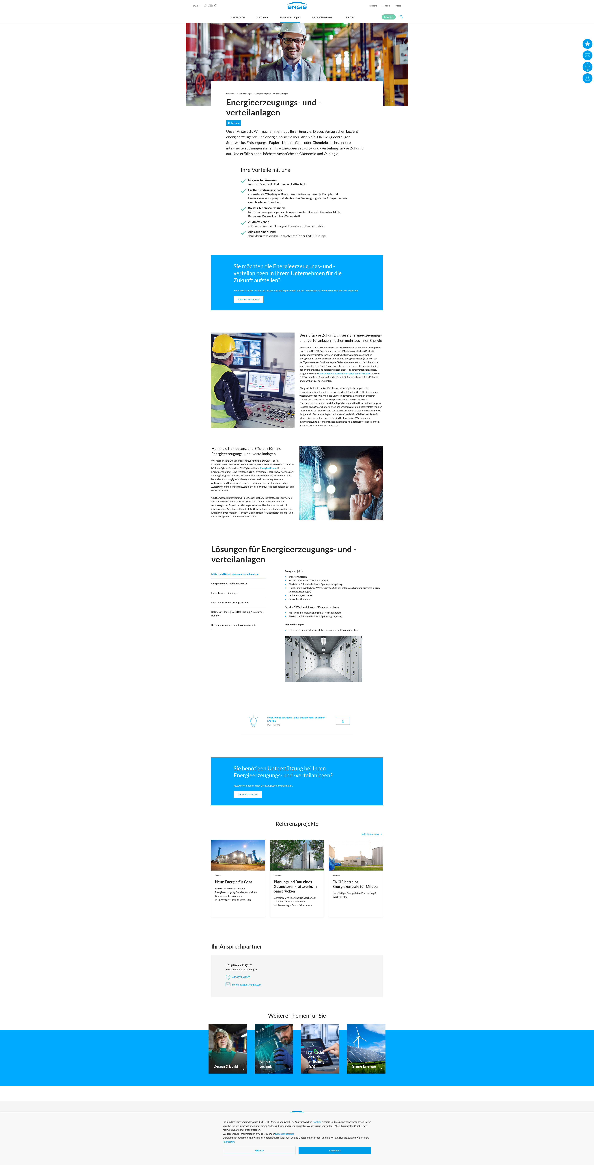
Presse (398, 5)
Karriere (373, 5)
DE (194, 5)
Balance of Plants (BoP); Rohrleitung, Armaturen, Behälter (237, 613)
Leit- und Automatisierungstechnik (229, 602)
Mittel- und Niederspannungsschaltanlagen (234, 573)
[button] (238, 19)
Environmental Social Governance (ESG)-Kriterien (344, 373)
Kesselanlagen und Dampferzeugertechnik (233, 624)
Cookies (317, 1121)
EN (198, 5)
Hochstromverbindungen (224, 592)
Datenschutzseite (284, 1133)
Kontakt (386, 5)
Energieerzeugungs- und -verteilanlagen (272, 93)
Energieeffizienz (268, 468)
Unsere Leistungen (244, 93)
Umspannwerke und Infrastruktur (229, 583)
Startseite (230, 93)
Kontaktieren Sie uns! (247, 794)
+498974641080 (241, 977)
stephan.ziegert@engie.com (246, 984)
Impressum (229, 1141)
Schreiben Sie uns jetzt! (248, 299)
